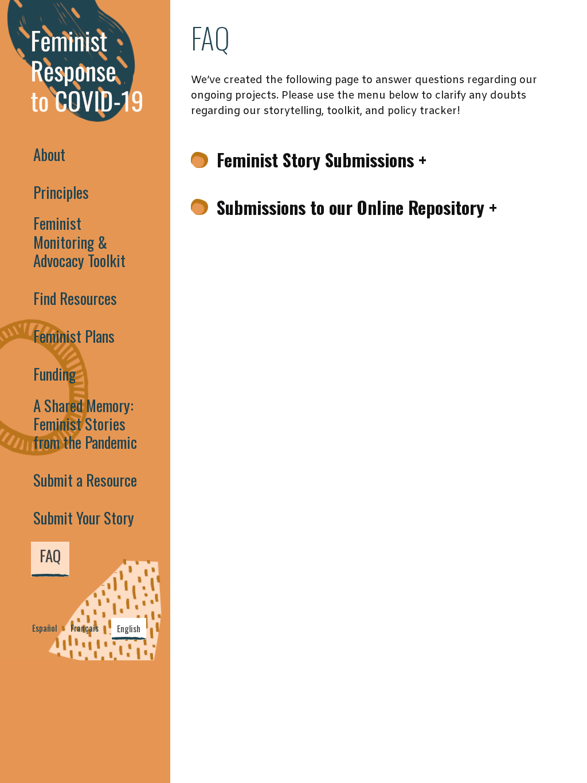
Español (44, 628)
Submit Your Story (83, 517)
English (128, 628)
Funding (54, 373)
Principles (61, 192)
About (49, 154)
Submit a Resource (85, 479)
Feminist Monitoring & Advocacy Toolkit (79, 242)
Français (85, 628)
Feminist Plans (74, 335)
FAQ (50, 555)
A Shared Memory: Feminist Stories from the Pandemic (85, 424)
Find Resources (75, 298)
